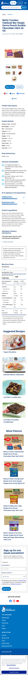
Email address (6, 565)
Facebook (22, 93)
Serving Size (5, 266)
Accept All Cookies (14, 672)
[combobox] (12, 7)
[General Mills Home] (8, 609)
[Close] (26, 657)
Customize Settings (14, 668)
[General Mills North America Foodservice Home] (5, 2)
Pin (7, 93)
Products (10, 14)
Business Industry (7, 572)
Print (15, 98)
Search (24, 7)
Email (13, 94)
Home (4, 14)
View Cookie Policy (11, 665)
